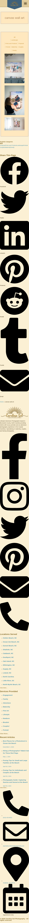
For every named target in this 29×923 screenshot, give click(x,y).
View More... (3, 688)
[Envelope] (14, 601)
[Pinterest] (14, 571)
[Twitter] (14, 541)
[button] (25, 3)
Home (2, 402)
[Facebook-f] (14, 478)
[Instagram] (14, 512)
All (14, 37)
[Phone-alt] (14, 630)
